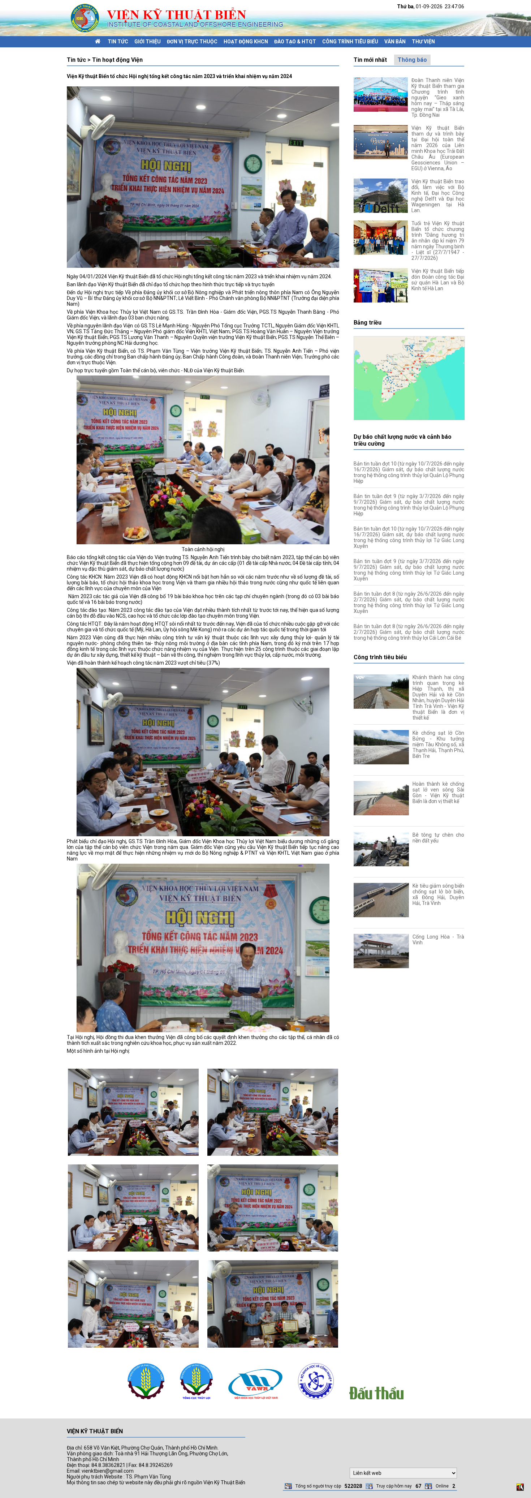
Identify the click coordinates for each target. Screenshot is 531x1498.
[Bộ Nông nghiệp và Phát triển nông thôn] (146, 1401)
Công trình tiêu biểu (350, 41)
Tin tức (118, 41)
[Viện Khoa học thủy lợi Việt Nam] (255, 1401)
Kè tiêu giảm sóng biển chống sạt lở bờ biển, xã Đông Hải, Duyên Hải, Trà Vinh (438, 894)
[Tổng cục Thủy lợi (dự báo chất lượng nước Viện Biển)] (196, 1401)
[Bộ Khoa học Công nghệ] (316, 1401)
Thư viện (423, 41)
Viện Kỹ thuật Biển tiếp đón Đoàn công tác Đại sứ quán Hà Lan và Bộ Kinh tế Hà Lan (437, 279)
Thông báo (412, 59)
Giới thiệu (147, 41)
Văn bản (395, 41)
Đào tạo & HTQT (295, 41)
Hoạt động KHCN (246, 41)
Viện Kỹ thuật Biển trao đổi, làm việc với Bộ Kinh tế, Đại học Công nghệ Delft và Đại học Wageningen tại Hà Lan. (437, 196)
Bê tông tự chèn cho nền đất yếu (438, 838)
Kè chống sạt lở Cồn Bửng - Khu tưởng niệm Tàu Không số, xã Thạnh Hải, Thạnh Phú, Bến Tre (438, 744)
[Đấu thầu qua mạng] (376, 1401)
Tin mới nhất (370, 59)
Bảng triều (367, 322)
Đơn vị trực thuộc (192, 41)
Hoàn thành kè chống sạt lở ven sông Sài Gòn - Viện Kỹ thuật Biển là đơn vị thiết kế (438, 792)
